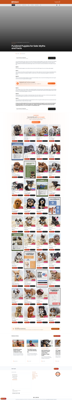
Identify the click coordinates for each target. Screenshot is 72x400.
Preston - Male (40, 174)
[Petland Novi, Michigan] (15, 2)
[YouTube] (19, 393)
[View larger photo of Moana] (22, 180)
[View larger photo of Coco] (47, 198)
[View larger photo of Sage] (59, 252)
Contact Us (33, 376)
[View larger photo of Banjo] (34, 289)
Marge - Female (27, 246)
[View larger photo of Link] (47, 234)
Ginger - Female (27, 283)
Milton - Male (15, 319)
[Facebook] (13, 393)
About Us (33, 374)
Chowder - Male (27, 228)
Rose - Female (15, 210)
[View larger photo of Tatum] (47, 216)
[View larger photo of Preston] (47, 161)
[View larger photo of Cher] (59, 180)
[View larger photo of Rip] (22, 125)
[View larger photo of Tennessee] (47, 307)
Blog (14, 42)
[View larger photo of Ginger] (34, 270)
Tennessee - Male (40, 319)
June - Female (27, 210)
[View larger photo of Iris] (47, 289)
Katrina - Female (40, 264)
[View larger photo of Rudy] (47, 125)
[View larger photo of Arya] (59, 161)
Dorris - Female (52, 246)
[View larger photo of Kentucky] (59, 307)
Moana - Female (15, 192)
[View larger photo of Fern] (59, 125)
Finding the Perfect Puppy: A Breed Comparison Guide (17, 351)
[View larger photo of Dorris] (59, 234)
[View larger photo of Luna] (22, 252)
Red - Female (27, 319)
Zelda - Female (52, 228)
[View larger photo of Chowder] (34, 216)
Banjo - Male (27, 301)
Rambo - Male (15, 283)
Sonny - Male (27, 192)
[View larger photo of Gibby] (34, 125)
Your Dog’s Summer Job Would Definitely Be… (32, 351)
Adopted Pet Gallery (35, 375)
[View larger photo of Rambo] (22, 270)
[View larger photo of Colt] (47, 143)
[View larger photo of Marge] (34, 234)
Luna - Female (15, 264)
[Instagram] (17, 393)
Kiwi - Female (15, 301)
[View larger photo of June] (34, 198)
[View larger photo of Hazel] (59, 270)
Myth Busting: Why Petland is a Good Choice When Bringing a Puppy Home (45, 353)
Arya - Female (52, 174)
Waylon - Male (15, 174)
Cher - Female (52, 192)
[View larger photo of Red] (34, 307)
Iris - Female (39, 301)
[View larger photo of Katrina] (47, 252)
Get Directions (15, 379)
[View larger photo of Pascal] (22, 216)
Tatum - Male (40, 228)
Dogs (16, 42)
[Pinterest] (16, 393)
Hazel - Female (52, 283)
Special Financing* (34, 373)
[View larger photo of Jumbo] (34, 143)
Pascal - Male (15, 228)
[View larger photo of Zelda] (59, 216)
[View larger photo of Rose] (22, 198)
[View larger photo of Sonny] (34, 180)
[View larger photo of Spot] (59, 143)
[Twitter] (14, 393)
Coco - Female (40, 210)
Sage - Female (52, 264)
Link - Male (39, 246)
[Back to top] (59, 368)
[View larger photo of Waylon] (22, 161)
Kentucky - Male (52, 319)
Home (12, 42)
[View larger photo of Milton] (22, 307)
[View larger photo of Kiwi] (22, 289)
